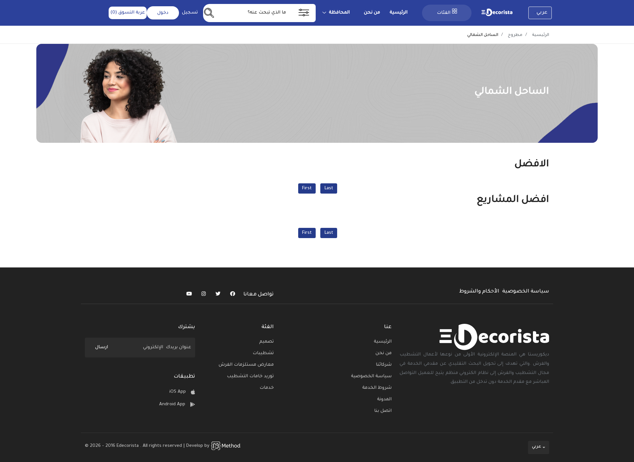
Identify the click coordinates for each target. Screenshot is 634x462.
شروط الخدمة (377, 387)
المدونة (384, 399)
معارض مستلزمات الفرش (246, 364)
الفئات (443, 13)
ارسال (101, 347)
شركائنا (384, 364)
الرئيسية (398, 12)
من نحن (372, 12)
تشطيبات (263, 353)
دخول (162, 13)
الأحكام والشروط (479, 291)
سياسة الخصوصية (525, 291)
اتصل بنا (383, 411)
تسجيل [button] (190, 12)
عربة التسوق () (127, 12)
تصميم (266, 341)
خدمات (267, 387)
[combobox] (540, 13)
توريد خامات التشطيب (250, 376)
